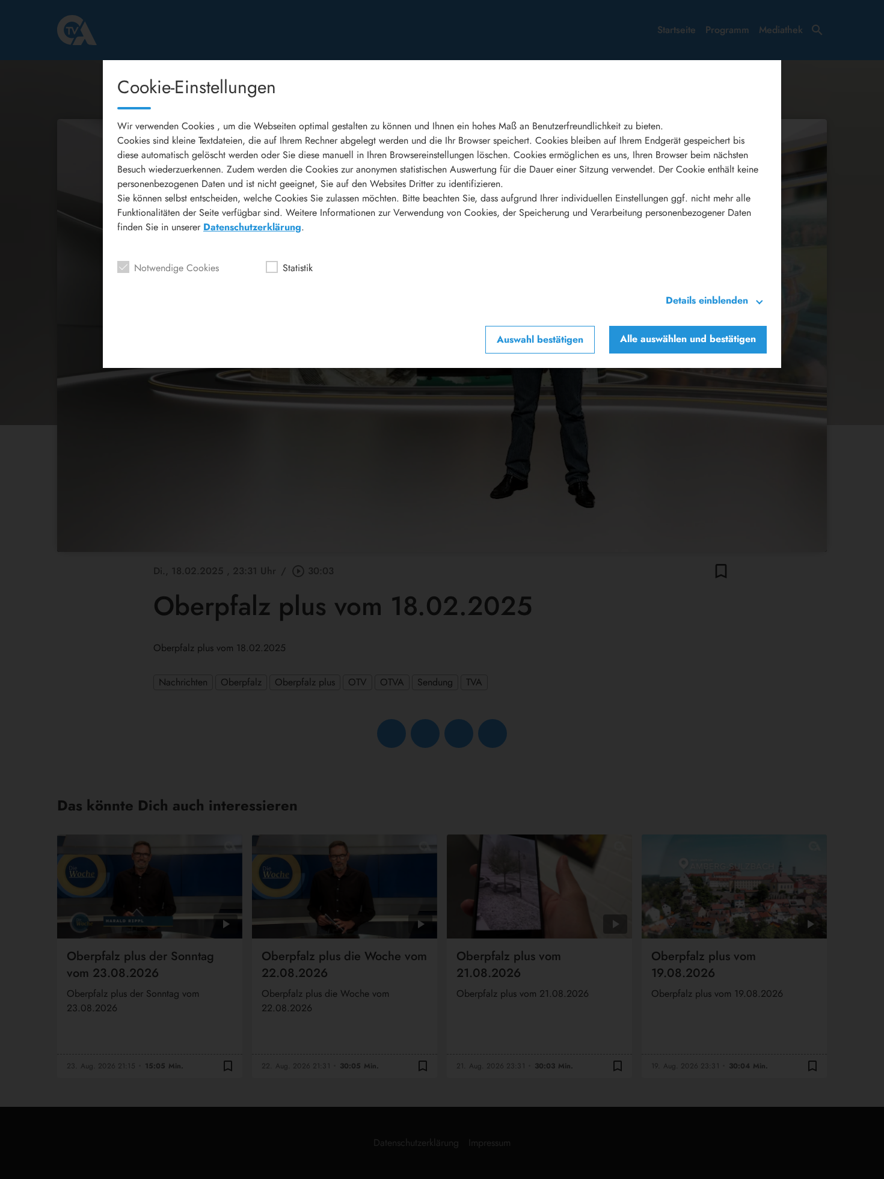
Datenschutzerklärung (252, 227)
